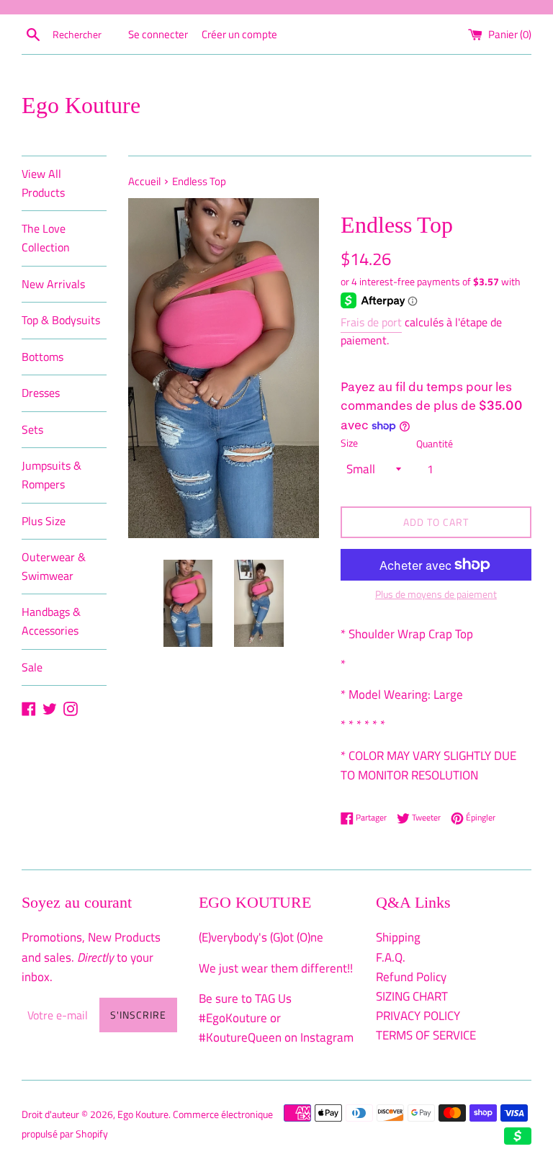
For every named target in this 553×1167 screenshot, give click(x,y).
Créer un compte (239, 34)
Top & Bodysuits (61, 319)
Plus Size (44, 520)
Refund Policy (411, 976)
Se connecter (158, 34)
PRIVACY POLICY (418, 1015)
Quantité (434, 444)
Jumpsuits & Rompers (51, 475)
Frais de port (371, 322)
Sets (32, 429)
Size (349, 443)
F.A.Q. (390, 957)
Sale (32, 667)
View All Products (43, 183)
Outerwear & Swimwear (54, 566)
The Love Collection (46, 238)
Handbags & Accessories (51, 621)
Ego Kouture (81, 105)
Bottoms (42, 356)
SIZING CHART (412, 996)
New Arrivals (53, 283)
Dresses (41, 392)
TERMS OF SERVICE (426, 1035)
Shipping (398, 937)
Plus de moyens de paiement (436, 594)
